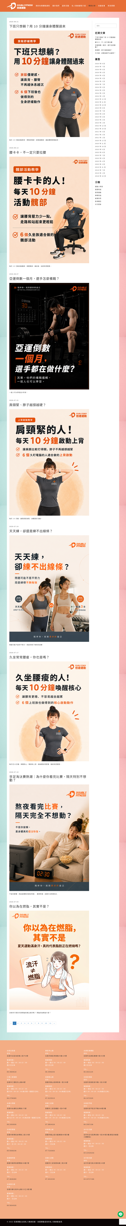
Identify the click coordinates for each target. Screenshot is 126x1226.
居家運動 (98, 192)
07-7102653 (50, 1151)
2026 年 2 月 (100, 81)
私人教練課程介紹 (79, 6)
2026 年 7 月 (100, 66)
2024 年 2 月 (100, 93)
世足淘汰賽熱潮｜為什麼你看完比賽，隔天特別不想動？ (47, 778)
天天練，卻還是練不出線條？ (31, 531)
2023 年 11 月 (100, 102)
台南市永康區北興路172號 (17, 1108)
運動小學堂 (99, 186)
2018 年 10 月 (100, 176)
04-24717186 (89, 1179)
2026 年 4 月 (100, 75)
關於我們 (56, 6)
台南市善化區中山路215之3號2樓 (19, 1189)
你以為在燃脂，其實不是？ (29, 906)
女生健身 (98, 204)
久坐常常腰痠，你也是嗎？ (29, 657)
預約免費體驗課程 (43, 6)
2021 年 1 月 (100, 137)
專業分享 (92, 6)
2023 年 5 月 (100, 117)
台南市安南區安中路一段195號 (95, 1082)
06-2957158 (88, 1124)
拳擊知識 (98, 195)
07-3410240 (50, 1179)
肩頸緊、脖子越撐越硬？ (27, 405)
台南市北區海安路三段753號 (17, 1056)
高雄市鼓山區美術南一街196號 (56, 1082)
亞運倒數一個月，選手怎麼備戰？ (34, 278)
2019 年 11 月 (100, 167)
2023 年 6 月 (100, 114)
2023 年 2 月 (100, 120)
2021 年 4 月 (100, 131)
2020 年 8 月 (100, 152)
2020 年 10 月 (100, 146)
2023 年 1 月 (100, 123)
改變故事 (101, 6)
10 (46, 1023)
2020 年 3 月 (100, 164)
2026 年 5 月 (100, 72)
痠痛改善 (98, 198)
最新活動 (65, 6)
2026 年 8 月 (100, 63)
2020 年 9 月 (100, 149)
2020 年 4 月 (100, 161)
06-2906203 (50, 1072)
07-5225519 (50, 1098)
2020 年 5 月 (100, 158)
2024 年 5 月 (100, 87)
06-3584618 (11, 1072)
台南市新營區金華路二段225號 (18, 1135)
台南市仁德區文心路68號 (16, 1082)
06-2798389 (11, 1098)
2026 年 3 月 (100, 78)
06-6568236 (11, 1151)
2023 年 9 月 (100, 108)
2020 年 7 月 (100, 155)
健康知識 (98, 189)
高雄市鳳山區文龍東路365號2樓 (57, 1135)
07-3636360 (11, 1179)
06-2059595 (11, 1124)
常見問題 (111, 6)
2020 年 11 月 (100, 143)
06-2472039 (88, 1098)
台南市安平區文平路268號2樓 (95, 1108)
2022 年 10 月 (100, 129)
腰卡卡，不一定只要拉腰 (27, 152)
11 (50, 1023)
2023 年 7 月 (100, 111)
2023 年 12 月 (100, 99)
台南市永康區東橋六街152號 (94, 1056)
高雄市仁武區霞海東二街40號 (56, 1163)
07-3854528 (50, 1124)
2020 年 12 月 (100, 140)
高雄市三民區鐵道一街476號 (56, 1108)
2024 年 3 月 (100, 90)
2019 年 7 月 (100, 170)
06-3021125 (88, 1072)
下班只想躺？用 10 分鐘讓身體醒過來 (37, 26)
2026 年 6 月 (100, 69)
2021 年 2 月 (100, 134)
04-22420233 (89, 1153)
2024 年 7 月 (100, 84)
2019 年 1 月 (100, 173)
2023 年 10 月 (100, 105)
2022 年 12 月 (100, 126)
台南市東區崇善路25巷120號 (56, 1056)
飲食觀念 (98, 201)
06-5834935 (11, 1205)
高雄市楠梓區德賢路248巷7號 (18, 1163)
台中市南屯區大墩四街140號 (94, 1163)
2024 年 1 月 (100, 96)
